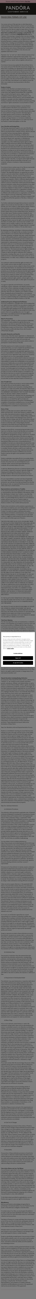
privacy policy (10, 648)
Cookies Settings (17, 653)
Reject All (18, 658)
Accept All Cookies (18, 662)
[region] (18, 649)
